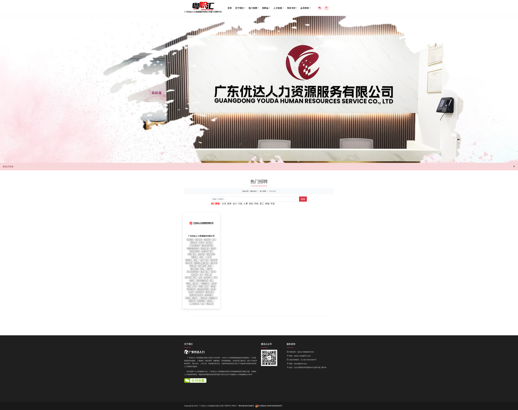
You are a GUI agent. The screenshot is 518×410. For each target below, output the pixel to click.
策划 (251, 203)
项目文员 (193, 266)
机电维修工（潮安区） (205, 301)
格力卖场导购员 (193, 272)
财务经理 (201, 254)
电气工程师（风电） (205, 266)
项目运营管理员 (207, 245)
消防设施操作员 (202, 280)
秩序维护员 (191, 289)
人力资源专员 (195, 304)
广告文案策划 (195, 245)
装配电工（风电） (192, 260)
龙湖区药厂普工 (207, 251)
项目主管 (198, 240)
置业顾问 (190, 240)
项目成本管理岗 (203, 289)
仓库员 (213, 272)
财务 (229, 203)
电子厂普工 (205, 260)
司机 (256, 203)
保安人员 (208, 275)
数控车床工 (210, 292)
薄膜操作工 (205, 283)
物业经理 (207, 240)
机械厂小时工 (204, 286)
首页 (230, 8)
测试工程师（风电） (198, 269)
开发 (272, 203)
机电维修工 (209, 295)
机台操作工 (208, 277)
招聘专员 (204, 298)
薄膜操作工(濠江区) (201, 263)
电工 (211, 280)
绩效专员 (192, 301)
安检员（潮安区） (192, 298)
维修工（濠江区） (192, 283)
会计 (235, 203)
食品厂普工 (205, 272)
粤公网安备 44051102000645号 (270, 406)
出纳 (200, 277)
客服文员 (193, 242)
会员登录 (304, 8)
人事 (245, 203)
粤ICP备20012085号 (246, 406)
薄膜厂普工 (192, 254)
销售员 (209, 269)
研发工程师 (211, 254)
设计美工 (209, 242)
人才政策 (277, 8)
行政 (240, 203)
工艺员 (208, 257)
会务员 (214, 283)
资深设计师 (205, 248)
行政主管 (194, 275)
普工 (262, 203)
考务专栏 (291, 8)
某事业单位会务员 (196, 295)
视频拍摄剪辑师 (193, 248)
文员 (224, 203)
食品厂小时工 (192, 286)
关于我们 (239, 8)
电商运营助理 (195, 251)
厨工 (215, 277)
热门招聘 (253, 8)
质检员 (213, 286)
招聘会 (265, 8)
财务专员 (189, 263)
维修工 (192, 280)
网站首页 (253, 191)
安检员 (213, 248)
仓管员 (201, 242)
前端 (267, 203)
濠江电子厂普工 (191, 277)
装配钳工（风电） (197, 257)
